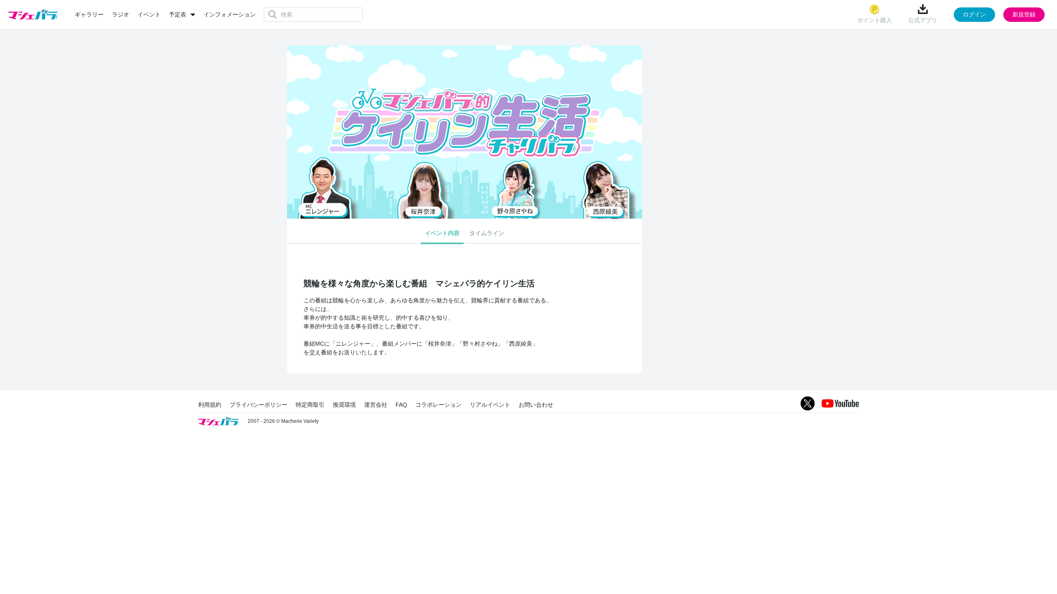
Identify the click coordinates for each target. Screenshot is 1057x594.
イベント (149, 14)
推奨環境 (344, 404)
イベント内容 (442, 233)
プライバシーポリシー (258, 404)
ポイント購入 (874, 20)
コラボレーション (438, 404)
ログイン (974, 14)
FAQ (401, 404)
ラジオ (120, 14)
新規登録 (1024, 14)
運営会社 (375, 404)
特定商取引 (310, 404)
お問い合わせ (536, 404)
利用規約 (209, 404)
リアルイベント (490, 404)
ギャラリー (89, 14)
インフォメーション (230, 14)
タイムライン (486, 233)
